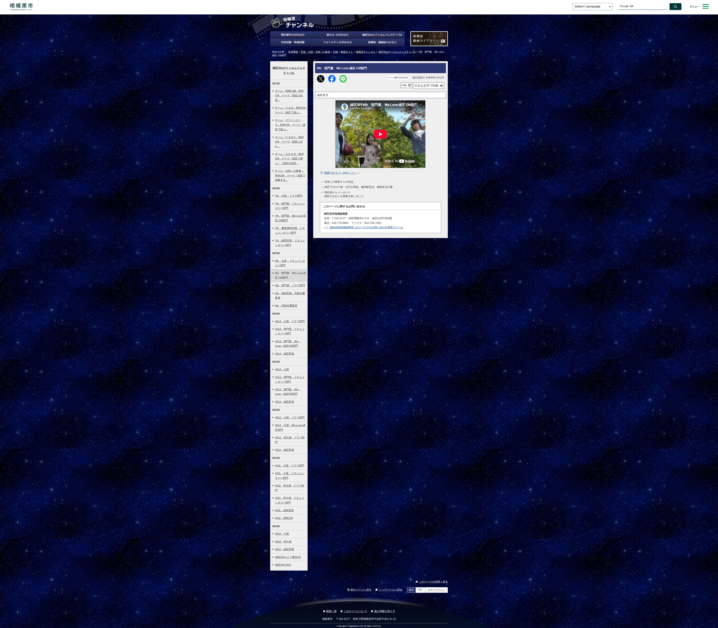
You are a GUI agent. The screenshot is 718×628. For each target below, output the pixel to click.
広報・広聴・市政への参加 (315, 52)
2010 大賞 (282, 533)
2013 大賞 (282, 369)
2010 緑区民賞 (284, 549)
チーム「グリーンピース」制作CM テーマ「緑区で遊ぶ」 (290, 125)
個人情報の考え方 (384, 611)
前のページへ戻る (361, 589)
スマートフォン (436, 590)
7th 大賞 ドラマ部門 (288, 195)
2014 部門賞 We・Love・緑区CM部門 (288, 343)
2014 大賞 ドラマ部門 (290, 321)
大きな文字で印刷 (426, 85)
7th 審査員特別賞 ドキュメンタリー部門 (290, 230)
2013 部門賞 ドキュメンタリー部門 (290, 379)
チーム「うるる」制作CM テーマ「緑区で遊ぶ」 (291, 110)
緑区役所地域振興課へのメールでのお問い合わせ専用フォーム (366, 227)
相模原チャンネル (365, 52)
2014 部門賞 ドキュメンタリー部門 (290, 331)
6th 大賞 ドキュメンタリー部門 (290, 263)
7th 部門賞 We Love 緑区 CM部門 (290, 218)
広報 (335, 52)
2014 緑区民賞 (284, 353)
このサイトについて (355, 611)
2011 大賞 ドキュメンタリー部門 (289, 475)
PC (420, 590)
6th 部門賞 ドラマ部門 (290, 285)
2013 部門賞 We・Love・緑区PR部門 (288, 391)
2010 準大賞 (283, 541)
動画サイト (347, 52)
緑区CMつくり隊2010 (288, 557)
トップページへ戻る (390, 589)
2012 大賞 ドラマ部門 (290, 417)
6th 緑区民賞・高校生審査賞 (290, 295)
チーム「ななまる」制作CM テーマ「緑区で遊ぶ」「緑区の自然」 (289, 159)
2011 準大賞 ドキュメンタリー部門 (289, 500)
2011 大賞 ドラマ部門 (289, 465)
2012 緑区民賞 (284, 450)
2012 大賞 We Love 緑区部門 (290, 427)
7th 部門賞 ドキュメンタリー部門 (290, 206)
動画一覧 (331, 611)
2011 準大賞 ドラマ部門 (289, 488)
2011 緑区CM (284, 518)
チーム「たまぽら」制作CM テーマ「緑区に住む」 (289, 142)
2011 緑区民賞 (284, 510)
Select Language (587, 6)
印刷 (404, 85)
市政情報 (293, 52)
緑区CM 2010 (283, 564)
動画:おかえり (340, 172)
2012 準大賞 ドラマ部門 (290, 439)
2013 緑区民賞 (284, 401)
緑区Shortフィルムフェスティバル (397, 52)
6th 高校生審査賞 (286, 305)
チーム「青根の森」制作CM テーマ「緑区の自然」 (289, 96)
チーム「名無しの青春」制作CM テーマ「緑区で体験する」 (290, 176)
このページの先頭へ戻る (433, 581)
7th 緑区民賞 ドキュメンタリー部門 (290, 242)
